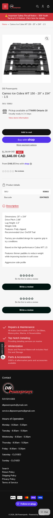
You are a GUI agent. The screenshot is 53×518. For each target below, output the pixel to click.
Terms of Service (10, 482)
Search (5, 468)
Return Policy (8, 472)
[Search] (37, 6)
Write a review (26, 287)
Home (4, 24)
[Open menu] (5, 6)
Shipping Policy (9, 475)
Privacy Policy (8, 479)
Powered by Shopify (36, 515)
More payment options (27, 145)
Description (12, 206)
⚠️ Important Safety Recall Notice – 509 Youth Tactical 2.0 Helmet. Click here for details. (26, 16)
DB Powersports (9, 88)
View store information (19, 118)
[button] (8, 171)
